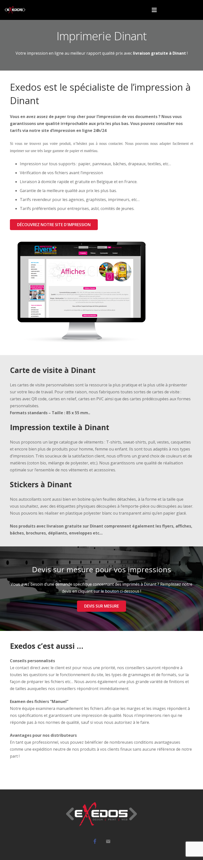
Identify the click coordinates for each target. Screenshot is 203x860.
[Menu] (154, 10)
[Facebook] (95, 841)
